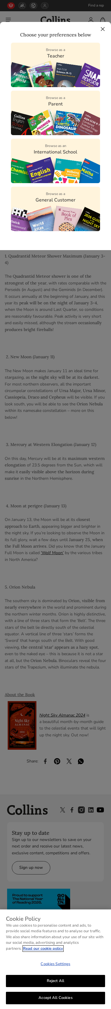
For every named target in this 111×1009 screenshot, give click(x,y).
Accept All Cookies (55, 997)
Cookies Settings (55, 964)
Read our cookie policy (43, 948)
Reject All (55, 981)
